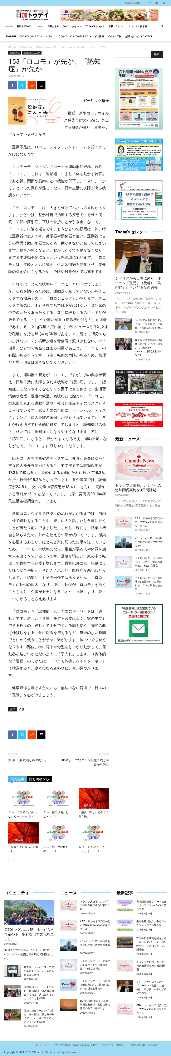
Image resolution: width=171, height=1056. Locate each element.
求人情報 (99, 36)
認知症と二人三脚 (46, 46)
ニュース (39, 26)
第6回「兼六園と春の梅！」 (28, 760)
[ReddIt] (32, 85)
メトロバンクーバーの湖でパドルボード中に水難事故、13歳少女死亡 (148, 562)
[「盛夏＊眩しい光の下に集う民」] (94, 798)
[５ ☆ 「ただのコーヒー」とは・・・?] (94, 832)
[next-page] (17, 859)
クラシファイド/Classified (73, 36)
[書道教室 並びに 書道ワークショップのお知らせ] (125, 925)
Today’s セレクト (95, 26)
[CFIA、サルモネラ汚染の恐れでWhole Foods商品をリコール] (123, 522)
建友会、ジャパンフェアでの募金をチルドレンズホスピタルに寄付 (39, 971)
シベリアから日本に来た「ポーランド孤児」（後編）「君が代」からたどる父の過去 (138, 283)
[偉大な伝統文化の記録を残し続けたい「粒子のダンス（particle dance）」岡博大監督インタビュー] (123, 344)
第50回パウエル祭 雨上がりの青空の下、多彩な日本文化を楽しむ (29, 934)
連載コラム (114, 26)
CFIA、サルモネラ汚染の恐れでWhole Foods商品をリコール (149, 522)
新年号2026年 (24, 26)
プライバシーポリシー (113, 1045)
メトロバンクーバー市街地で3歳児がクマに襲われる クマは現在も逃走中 (96, 985)
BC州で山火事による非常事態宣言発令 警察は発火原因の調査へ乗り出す (95, 1004)
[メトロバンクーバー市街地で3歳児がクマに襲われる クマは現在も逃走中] (123, 582)
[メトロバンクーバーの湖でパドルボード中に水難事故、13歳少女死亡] (123, 562)
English (11, 36)
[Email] (41, 85)
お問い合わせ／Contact (138, 36)
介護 (21, 709)
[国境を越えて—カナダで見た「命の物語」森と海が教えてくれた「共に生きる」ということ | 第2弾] (12, 1014)
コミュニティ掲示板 (136, 26)
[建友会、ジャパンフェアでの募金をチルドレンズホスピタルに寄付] (12, 971)
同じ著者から (39, 779)
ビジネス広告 (114, 36)
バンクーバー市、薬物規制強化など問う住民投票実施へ (148, 542)
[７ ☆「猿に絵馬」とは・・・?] (58, 798)
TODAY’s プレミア (29, 36)
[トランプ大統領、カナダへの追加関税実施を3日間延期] (139, 463)
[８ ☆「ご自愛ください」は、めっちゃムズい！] (23, 798)
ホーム (9, 26)
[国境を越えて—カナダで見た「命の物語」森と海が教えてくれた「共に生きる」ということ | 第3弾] (12, 991)
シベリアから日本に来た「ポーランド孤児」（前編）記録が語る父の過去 (148, 324)
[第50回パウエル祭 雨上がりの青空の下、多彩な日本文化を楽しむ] (29, 912)
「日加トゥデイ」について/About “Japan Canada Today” (65, 1045)
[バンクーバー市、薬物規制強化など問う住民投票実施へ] (123, 542)
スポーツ (50, 36)
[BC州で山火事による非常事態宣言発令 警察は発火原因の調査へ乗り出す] (68, 1005)
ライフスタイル (71, 26)
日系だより (53, 26)
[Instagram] (157, 3)
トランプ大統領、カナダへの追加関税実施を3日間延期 (95, 905)
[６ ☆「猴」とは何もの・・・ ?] (58, 832)
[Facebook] (150, 3)
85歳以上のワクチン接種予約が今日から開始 (85, 762)
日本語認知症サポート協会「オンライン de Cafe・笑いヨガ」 (151, 905)
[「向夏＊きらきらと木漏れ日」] (23, 832)
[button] (162, 26)
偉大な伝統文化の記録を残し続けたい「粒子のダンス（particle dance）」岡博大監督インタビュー (148, 348)
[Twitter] (164, 3)
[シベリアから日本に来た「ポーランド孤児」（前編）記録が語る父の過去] (123, 324)
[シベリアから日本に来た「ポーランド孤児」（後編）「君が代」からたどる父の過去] (139, 256)
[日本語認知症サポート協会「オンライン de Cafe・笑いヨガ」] (125, 905)
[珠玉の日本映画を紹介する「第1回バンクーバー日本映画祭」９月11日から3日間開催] (125, 942)
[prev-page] (11, 859)
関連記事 (17, 779)
